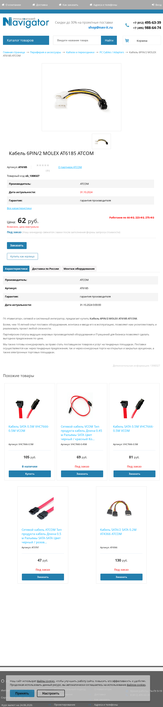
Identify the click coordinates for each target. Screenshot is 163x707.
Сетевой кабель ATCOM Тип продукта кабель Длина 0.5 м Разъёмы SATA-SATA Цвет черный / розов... (42, 536)
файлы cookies (46, 681)
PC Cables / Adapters (112, 52)
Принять (22, 693)
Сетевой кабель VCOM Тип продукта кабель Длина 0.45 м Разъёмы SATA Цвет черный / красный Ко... (81, 432)
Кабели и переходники (80, 52)
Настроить (50, 693)
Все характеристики (19, 208)
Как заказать (70, 5)
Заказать (16, 245)
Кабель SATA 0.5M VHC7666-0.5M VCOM (29, 428)
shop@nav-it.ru (100, 27)
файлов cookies (136, 685)
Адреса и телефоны (105, 5)
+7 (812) (147, 23)
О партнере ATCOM (70, 167)
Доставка (42, 5)
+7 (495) (147, 28)
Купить (29, 473)
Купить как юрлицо (22, 256)
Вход (158, 5)
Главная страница (14, 52)
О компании (13, 5)
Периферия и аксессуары (45, 52)
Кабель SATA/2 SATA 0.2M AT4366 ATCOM (118, 532)
